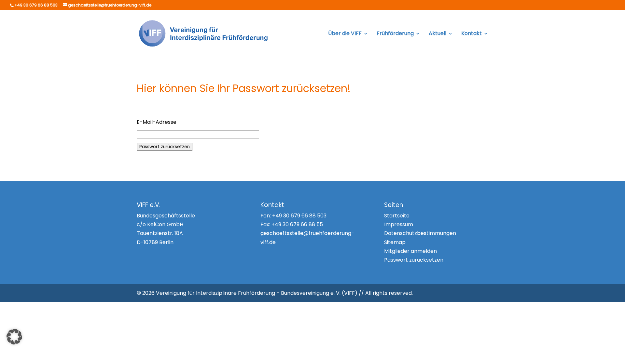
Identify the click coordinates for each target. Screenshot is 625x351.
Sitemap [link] (395, 242)
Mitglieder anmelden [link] (410, 251)
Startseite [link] (397, 215)
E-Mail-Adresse (156, 122)
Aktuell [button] (437, 34)
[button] (14, 336)
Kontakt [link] (471, 34)
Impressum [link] (398, 224)
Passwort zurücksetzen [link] (413, 260)
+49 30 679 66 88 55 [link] (297, 224)
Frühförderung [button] (395, 34)
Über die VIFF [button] (345, 34)
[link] (204, 33)
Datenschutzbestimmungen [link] (420, 233)
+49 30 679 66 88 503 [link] (299, 215)
